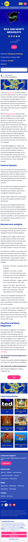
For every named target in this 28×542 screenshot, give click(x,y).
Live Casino (10, 496)
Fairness (16, 475)
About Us (3, 472)
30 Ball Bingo (12, 489)
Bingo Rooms (4, 485)
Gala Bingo (4, 352)
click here (15, 515)
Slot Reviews (5, 8)
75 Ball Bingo (20, 485)
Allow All (14, 533)
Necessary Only (14, 536)
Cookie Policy (13, 478)
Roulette (3, 496)
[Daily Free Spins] (14, 84)
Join (25, 4)
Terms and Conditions (7, 475)
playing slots (11, 92)
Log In (20, 4)
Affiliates (9, 472)
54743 (25, 513)
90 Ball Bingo (12, 485)
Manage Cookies (14, 539)
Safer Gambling (17, 472)
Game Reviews (14, 8)
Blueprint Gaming (15, 54)
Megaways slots (10, 114)
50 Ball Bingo (4, 489)
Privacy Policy (4, 478)
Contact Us (6, 463)
